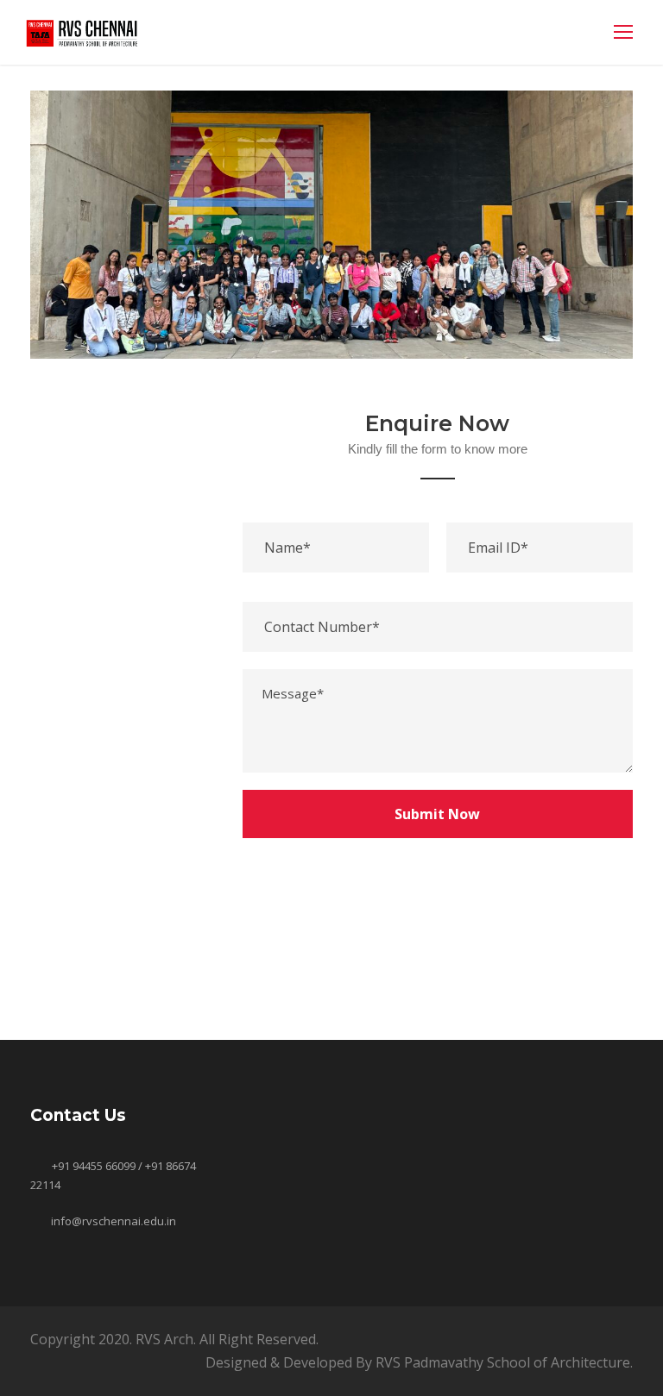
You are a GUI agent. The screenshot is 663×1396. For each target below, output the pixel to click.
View (124, 958)
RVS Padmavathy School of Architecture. (504, 1362)
